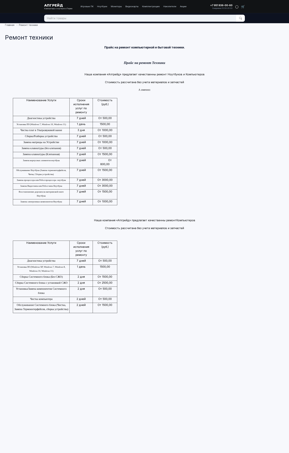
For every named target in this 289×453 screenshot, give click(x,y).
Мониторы (116, 6)
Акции (183, 6)
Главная (9, 25)
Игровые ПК (87, 6)
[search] (240, 18)
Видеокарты (131, 6)
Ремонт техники (28, 25)
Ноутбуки (102, 6)
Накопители (169, 6)
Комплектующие (151, 6)
